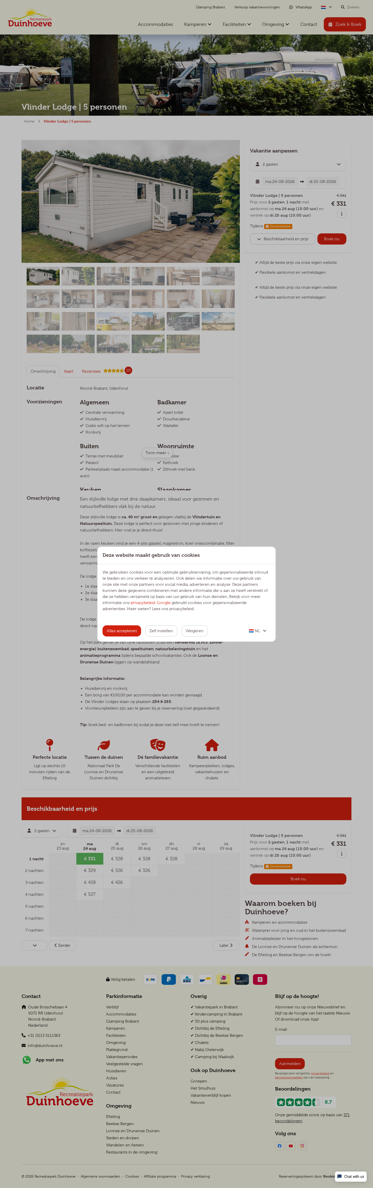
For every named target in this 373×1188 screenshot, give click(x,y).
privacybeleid (143, 602)
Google (164, 602)
